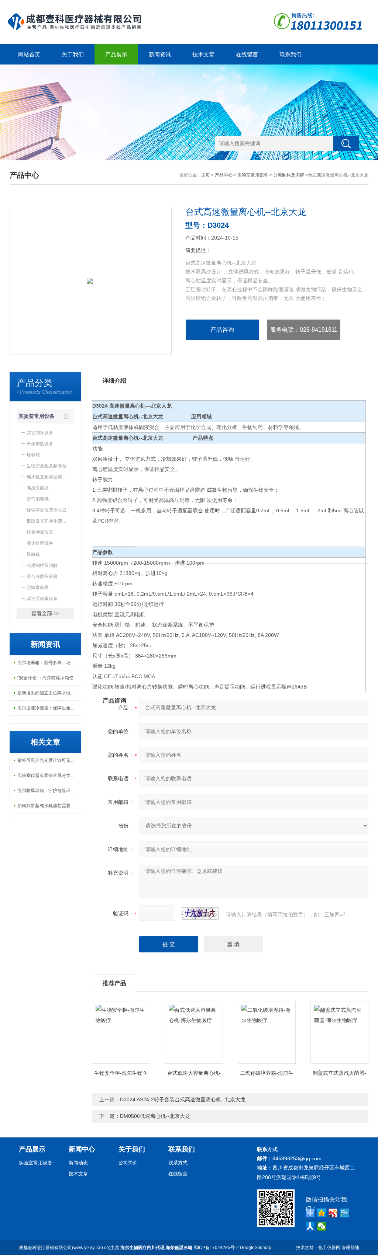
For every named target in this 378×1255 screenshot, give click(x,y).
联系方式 (178, 1162)
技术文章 (203, 54)
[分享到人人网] (310, 1226)
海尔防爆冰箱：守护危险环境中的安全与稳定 (49, 790)
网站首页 (29, 54)
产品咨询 (222, 330)
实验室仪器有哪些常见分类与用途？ (49, 775)
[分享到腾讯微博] (344, 1213)
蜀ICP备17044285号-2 (216, 1247)
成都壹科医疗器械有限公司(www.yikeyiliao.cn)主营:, (105, 1247)
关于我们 (73, 54)
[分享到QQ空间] (321, 1213)
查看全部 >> (45, 613)
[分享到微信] (321, 1226)
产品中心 (224, 175)
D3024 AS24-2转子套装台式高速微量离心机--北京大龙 (182, 1099)
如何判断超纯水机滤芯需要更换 (48, 805)
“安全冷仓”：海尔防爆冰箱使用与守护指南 (49, 677)
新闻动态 (78, 1162)
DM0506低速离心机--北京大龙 (155, 1116)
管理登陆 (350, 1247)
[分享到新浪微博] (333, 1213)
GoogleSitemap (255, 1247)
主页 (205, 175)
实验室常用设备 (252, 175)
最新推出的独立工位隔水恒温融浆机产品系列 (49, 693)
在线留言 (247, 54)
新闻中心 (82, 1149)
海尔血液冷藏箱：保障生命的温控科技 (49, 708)
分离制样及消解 (288, 175)
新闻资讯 (160, 54)
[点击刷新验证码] (200, 913)
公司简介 (128, 1162)
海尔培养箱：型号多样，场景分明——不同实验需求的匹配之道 (49, 662)
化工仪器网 (329, 1247)
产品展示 (116, 54)
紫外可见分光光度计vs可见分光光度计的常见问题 (49, 760)
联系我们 (290, 54)
